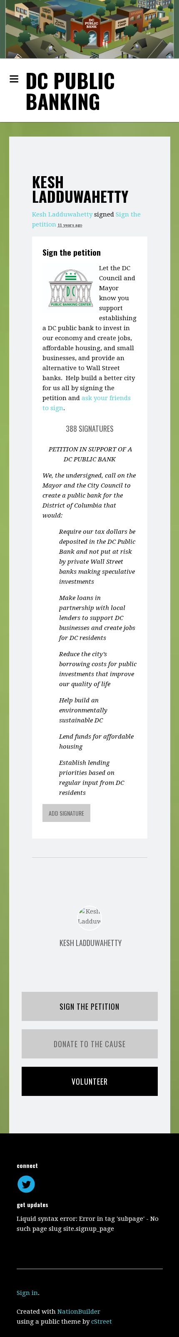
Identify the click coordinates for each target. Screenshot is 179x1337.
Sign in (27, 1293)
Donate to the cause (90, 1043)
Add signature (66, 813)
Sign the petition (71, 252)
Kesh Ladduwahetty (62, 214)
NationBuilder (78, 1311)
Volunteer (90, 1081)
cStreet (101, 1321)
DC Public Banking (70, 90)
